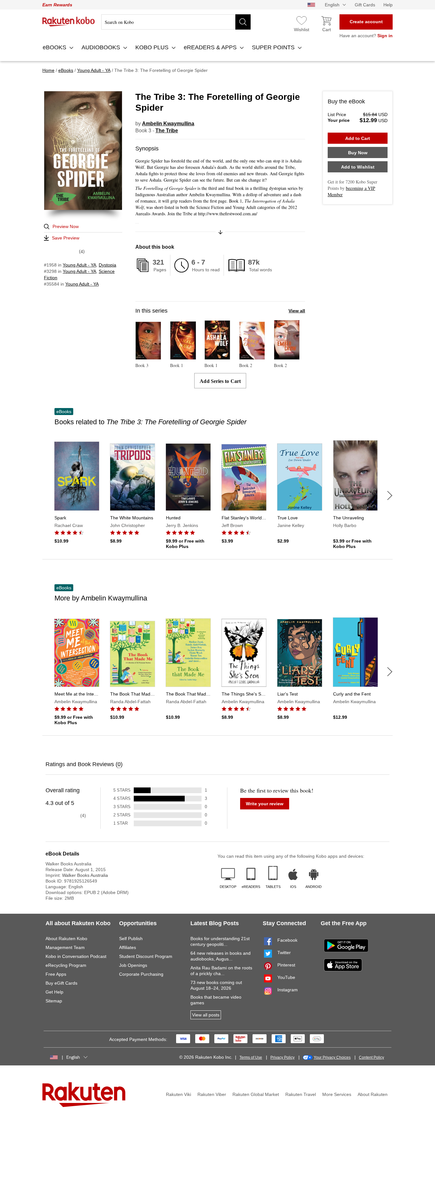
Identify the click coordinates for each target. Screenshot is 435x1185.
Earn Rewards (57, 4)
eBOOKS (55, 47)
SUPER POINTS (274, 47)
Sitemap (54, 1000)
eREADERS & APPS (211, 47)
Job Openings (133, 965)
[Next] (390, 495)
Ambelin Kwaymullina (168, 123)
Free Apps (56, 974)
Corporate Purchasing (141, 974)
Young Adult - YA (79, 264)
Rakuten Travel (300, 1094)
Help (388, 4)
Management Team (65, 947)
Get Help (54, 991)
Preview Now (66, 226)
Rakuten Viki (178, 1094)
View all (297, 310)
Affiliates (127, 947)
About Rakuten (373, 1094)
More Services (336, 1094)
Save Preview (65, 237)
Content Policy (371, 1057)
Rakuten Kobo (68, 21)
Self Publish (131, 938)
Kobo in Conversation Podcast (76, 956)
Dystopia (107, 264)
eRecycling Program (66, 965)
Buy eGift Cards (61, 983)
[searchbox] (176, 22)
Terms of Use (250, 1057)
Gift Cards (365, 4)
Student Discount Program (145, 956)
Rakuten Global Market (255, 1094)
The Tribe (166, 130)
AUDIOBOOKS (102, 47)
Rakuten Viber (211, 1094)
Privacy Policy (282, 1057)
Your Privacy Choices (332, 1057)
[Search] (243, 22)
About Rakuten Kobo (66, 938)
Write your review (264, 803)
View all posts (205, 1014)
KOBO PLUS (152, 47)
